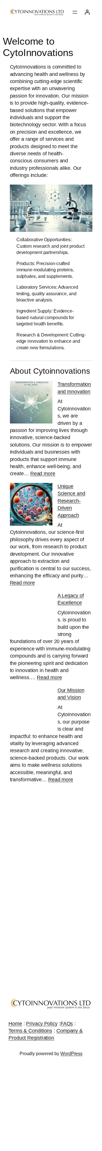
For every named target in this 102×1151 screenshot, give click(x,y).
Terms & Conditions (30, 1031)
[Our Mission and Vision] (31, 709)
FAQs (66, 1023)
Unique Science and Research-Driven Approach (71, 500)
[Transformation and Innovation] (31, 403)
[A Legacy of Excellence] (31, 614)
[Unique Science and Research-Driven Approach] (31, 505)
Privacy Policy (42, 1023)
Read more (42, 473)
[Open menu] (74, 12)
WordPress (71, 1053)
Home (15, 1023)
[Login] (87, 12)
